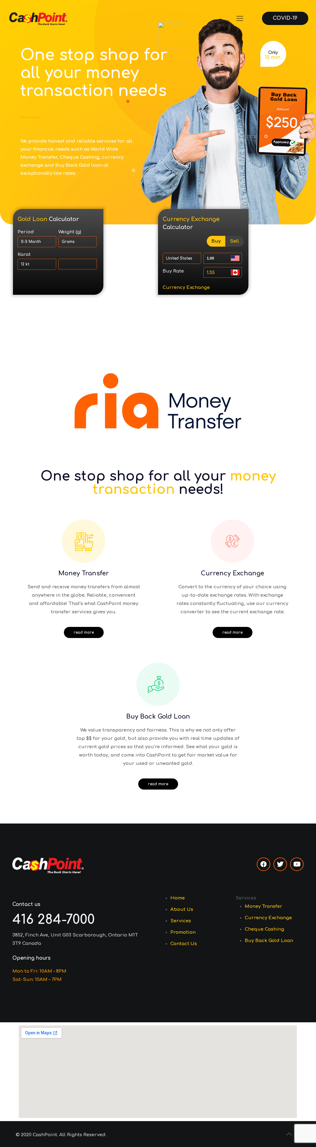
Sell (234, 241)
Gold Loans (31, 287)
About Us (181, 909)
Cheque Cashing (264, 929)
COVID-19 (285, 18)
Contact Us (183, 943)
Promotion (183, 932)
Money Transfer (263, 906)
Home (177, 898)
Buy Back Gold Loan (269, 940)
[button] (84, 632)
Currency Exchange (186, 287)
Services (180, 921)
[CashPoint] (38, 18)
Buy (216, 241)
